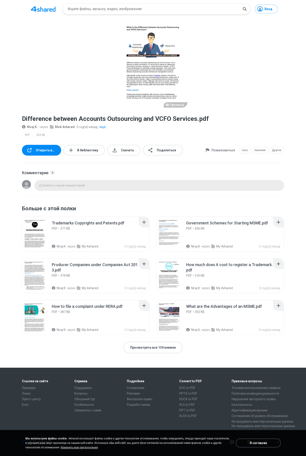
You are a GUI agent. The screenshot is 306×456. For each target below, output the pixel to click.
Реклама (133, 393)
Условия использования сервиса (256, 388)
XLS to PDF (187, 404)
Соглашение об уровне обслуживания (260, 416)
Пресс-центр (31, 399)
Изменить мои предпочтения (79, 447)
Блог (25, 404)
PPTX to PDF (188, 393)
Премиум (28, 388)
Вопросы (80, 393)
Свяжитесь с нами (87, 410)
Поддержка (83, 388)
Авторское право (139, 399)
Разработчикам (138, 404)
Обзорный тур (84, 399)
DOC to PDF (187, 388)
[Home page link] (43, 9)
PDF (27, 135)
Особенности (84, 404)
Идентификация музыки (249, 410)
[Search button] (244, 9)
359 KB (40, 135)
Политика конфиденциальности (255, 393)
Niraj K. (32, 127)
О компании (135, 388)
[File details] (39, 234)
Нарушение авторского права (254, 399)
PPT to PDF (187, 410)
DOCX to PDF (188, 399)
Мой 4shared (65, 127)
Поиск (26, 393)
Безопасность (242, 404)
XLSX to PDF (188, 416)
